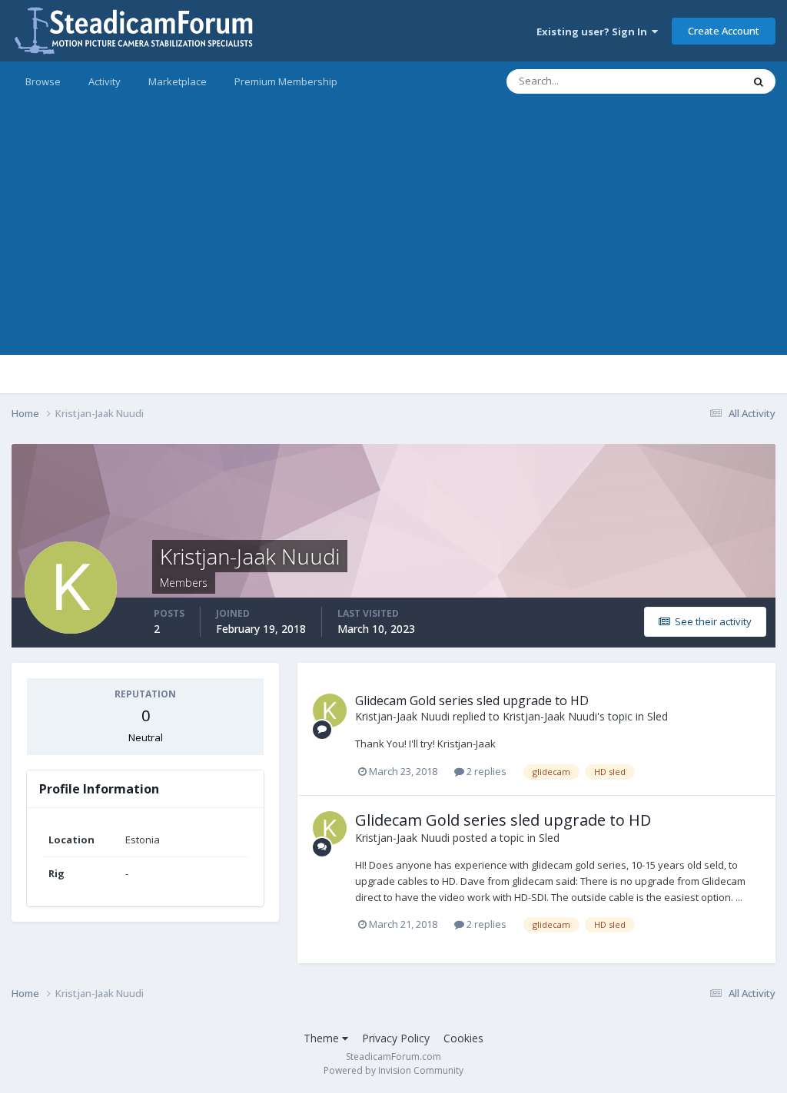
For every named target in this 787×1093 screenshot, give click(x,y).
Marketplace (177, 81)
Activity (104, 81)
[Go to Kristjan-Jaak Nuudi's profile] (330, 710)
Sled (657, 716)
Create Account (723, 31)
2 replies (485, 771)
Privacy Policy (396, 1038)
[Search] (758, 81)
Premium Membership (285, 81)
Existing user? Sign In (594, 31)
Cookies (463, 1038)
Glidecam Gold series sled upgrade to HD (472, 700)
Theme (323, 1038)
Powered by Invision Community (393, 1070)
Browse (43, 81)
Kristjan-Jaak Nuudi (402, 716)
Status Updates (688, 81)
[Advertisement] (393, 247)
